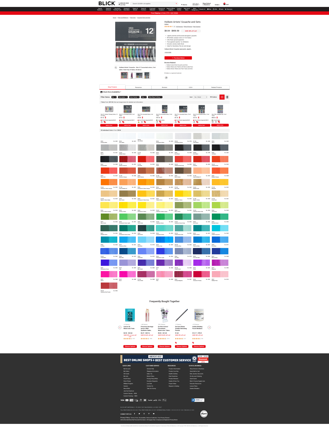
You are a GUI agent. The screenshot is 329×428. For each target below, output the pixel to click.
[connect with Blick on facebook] (134, 415)
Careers (126, 386)
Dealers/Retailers (194, 388)
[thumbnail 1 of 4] (124, 75)
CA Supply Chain (151, 419)
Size (143, 97)
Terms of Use (134, 417)
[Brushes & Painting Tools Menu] (117, 11)
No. (113, 97)
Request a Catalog (174, 386)
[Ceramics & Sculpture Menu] (161, 11)
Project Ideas (172, 383)
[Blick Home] (107, 3)
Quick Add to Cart (195, 371)
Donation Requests (152, 381)
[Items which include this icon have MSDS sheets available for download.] (102, 122)
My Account (127, 369)
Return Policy (150, 376)
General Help (150, 369)
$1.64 (177, 333)
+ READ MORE (167, 52)
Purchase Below (179, 58)
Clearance (229, 9)
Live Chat (149, 383)
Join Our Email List (129, 391)
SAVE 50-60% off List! (164, 335)
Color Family (133, 97)
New (210, 9)
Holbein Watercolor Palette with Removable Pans (180, 67)
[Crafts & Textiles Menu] (179, 11)
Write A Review (188, 26)
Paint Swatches (173, 376)
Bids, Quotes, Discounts (196, 374)
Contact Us (150, 386)
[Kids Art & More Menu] (187, 11)
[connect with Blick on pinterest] (149, 415)
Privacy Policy (125, 417)
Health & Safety (173, 374)
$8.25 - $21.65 (162, 333)
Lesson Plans (193, 386)
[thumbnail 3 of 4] (139, 75)
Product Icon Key (173, 371)
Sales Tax (149, 374)
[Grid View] (222, 97)
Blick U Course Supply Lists (197, 381)
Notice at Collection (152, 417)
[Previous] (119, 327)
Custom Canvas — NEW (130, 393)
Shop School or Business (197, 369)
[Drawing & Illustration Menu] (126, 11)
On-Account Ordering (196, 376)
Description (122, 97)
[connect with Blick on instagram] (144, 415)
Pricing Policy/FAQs (152, 378)
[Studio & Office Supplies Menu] (170, 11)
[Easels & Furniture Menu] (143, 11)
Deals (221, 9)
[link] (122, 4)
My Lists (126, 376)
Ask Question (196, 26)
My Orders (126, 371)
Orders (217, 4)
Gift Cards (126, 374)
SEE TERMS (174, 13)
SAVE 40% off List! (191, 31)
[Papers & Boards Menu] (135, 11)
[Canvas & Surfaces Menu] (108, 11)
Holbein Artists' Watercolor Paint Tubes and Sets (180, 68)
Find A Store (127, 378)
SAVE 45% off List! (180, 335)
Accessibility (142, 417)
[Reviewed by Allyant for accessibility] (204, 414)
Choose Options (130, 346)
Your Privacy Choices (163, 417)
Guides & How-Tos (174, 381)
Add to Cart (109, 125)
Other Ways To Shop (154, 97)
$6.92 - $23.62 (128, 333)
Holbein (166, 24)
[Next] (209, 327)
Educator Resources (195, 383)
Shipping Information (153, 371)
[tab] (112, 87)
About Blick (127, 388)
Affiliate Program (128, 383)
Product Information (174, 369)
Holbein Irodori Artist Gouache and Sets (177, 65)
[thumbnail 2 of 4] (131, 75)
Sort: (191, 97)
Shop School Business (207, 4)
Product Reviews (173, 378)
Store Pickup (127, 381)
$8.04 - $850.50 (171, 31)
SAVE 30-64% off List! (147, 335)
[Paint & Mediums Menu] (100, 11)
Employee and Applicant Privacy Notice (167, 419)
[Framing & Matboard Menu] (152, 11)
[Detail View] (227, 97)
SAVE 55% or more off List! (130, 335)
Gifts (215, 9)
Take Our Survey (151, 388)
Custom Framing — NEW (130, 396)
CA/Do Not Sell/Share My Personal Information (133, 419)
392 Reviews (179, 26)
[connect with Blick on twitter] (139, 415)
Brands (202, 9)
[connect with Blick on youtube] (153, 415)
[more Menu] (194, 11)
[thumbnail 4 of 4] (146, 75)
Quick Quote (193, 378)
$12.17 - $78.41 (197, 333)
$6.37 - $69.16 (145, 333)
